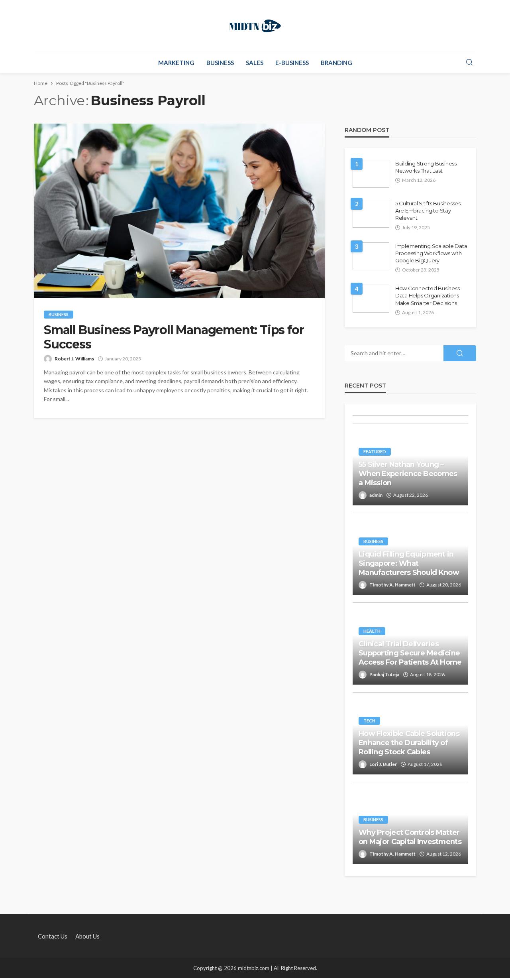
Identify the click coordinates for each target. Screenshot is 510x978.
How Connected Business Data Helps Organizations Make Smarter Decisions (427, 295)
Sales (254, 62)
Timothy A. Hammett (392, 585)
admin (375, 495)
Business (220, 62)
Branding (336, 62)
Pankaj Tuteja (384, 674)
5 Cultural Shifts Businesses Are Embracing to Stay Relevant (428, 210)
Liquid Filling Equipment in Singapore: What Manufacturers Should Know (409, 563)
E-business (292, 62)
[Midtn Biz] (255, 26)
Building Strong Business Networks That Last (426, 167)
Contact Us (52, 936)
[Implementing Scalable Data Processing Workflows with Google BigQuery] (371, 256)
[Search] (469, 62)
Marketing (176, 62)
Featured (374, 451)
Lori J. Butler (383, 764)
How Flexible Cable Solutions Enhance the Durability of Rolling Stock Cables (409, 743)
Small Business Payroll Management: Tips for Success (174, 337)
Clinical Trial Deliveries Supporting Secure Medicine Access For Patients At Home (410, 653)
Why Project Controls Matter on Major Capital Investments (410, 837)
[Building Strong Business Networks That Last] (371, 174)
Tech (369, 720)
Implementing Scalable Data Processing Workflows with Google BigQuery (431, 253)
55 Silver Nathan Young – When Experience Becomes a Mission (408, 474)
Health (372, 631)
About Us (87, 936)
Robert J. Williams (74, 359)
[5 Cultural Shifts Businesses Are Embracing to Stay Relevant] (371, 214)
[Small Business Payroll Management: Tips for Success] (179, 211)
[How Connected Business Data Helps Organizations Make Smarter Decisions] (371, 299)
